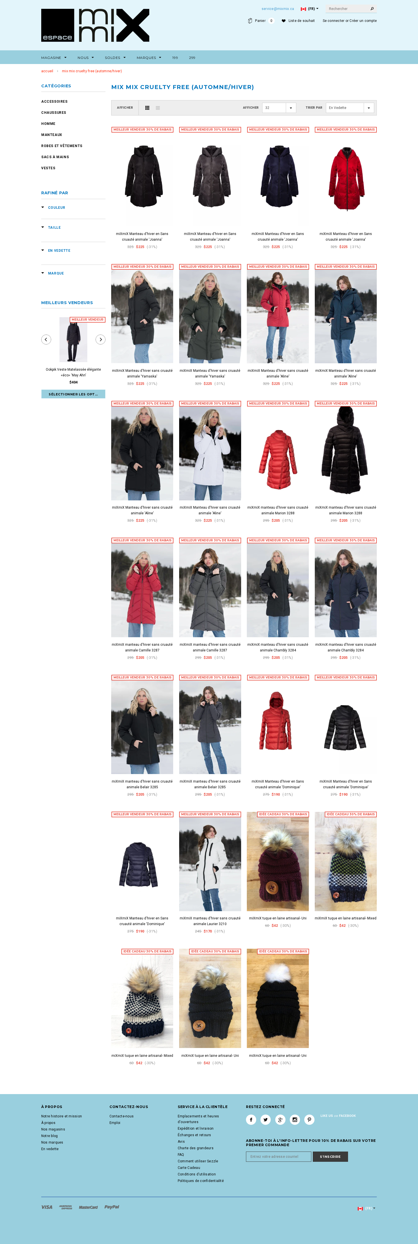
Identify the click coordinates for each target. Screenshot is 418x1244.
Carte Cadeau (189, 1168)
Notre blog (49, 1136)
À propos (48, 1123)
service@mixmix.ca (278, 9)
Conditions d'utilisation (197, 1174)
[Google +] (280, 1120)
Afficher (125, 108)
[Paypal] (111, 1207)
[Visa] (47, 1207)
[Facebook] (251, 1120)
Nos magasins (53, 1129)
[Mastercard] (89, 1207)
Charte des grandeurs (196, 1148)
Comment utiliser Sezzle (198, 1161)
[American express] (66, 1207)
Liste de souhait (302, 21)
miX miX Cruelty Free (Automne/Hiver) (92, 71)
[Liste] (158, 108)
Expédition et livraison (196, 1128)
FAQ (181, 1155)
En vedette (50, 1149)
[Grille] (147, 108)
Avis (181, 1142)
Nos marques (52, 1142)
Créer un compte (363, 21)
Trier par (314, 108)
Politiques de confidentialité (201, 1181)
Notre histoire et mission (61, 1116)
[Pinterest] (309, 1120)
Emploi (114, 1123)
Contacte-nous (121, 1116)
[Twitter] (265, 1120)
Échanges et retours (194, 1135)
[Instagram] (295, 1120)
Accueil (47, 71)
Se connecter (334, 21)
